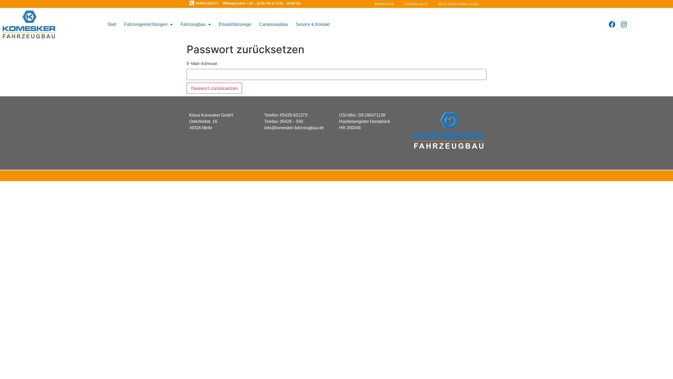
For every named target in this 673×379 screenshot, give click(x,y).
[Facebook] (612, 24)
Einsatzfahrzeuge (235, 24)
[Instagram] (624, 24)
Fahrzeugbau (193, 24)
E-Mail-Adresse (202, 63)
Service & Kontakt (312, 24)
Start (112, 24)
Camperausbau (273, 24)
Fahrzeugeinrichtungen (145, 24)
